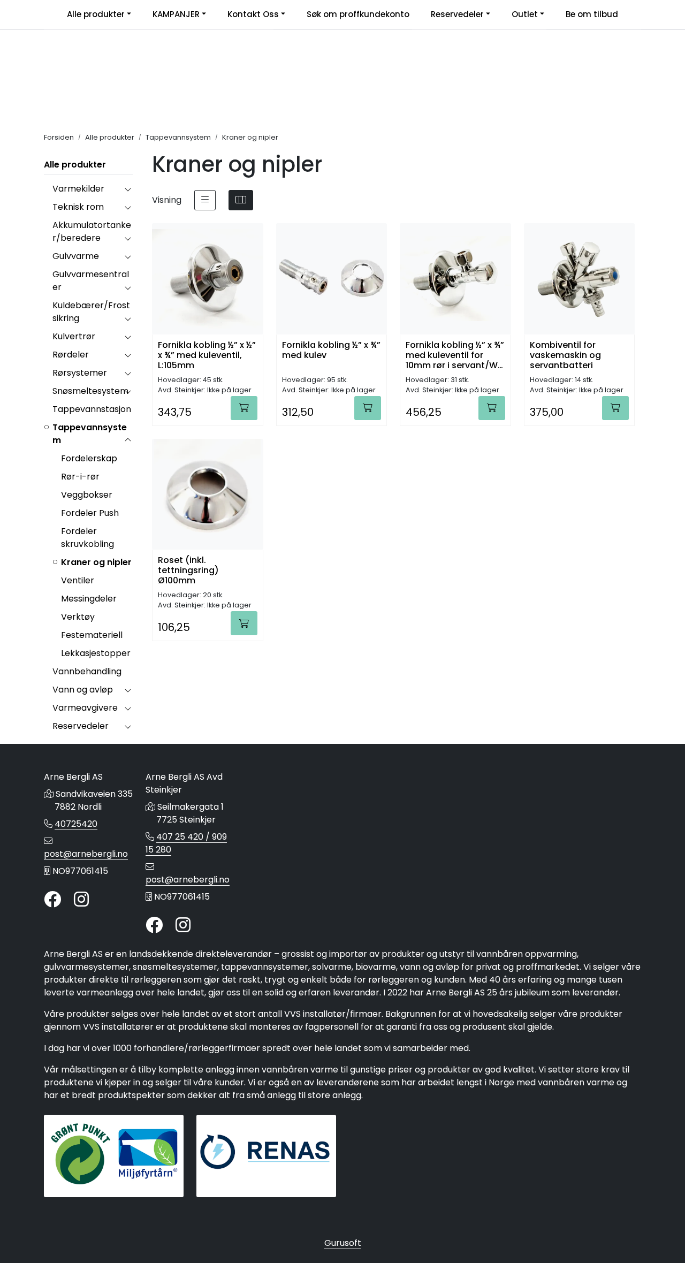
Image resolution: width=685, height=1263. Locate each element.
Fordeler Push (90, 513)
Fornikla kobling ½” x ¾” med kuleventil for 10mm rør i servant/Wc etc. (455, 354)
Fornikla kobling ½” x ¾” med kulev (331, 350)
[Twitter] (52, 900)
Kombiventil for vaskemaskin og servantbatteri (565, 354)
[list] (205, 200)
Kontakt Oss (253, 14)
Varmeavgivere (85, 708)
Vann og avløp (82, 689)
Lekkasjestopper (96, 653)
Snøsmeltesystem (90, 391)
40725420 (76, 824)
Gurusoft (342, 1243)
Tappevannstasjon (91, 409)
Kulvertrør (73, 336)
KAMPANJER (176, 14)
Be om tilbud (592, 14)
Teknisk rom (78, 207)
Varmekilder (78, 188)
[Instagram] (81, 900)
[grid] (241, 200)
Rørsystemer (79, 373)
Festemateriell (92, 635)
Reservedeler (457, 14)
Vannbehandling (86, 671)
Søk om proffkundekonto (358, 14)
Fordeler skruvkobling (87, 537)
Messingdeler (89, 598)
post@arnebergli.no (86, 854)
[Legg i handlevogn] (244, 408)
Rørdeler (70, 354)
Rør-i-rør (80, 476)
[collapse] (128, 188)
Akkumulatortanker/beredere (91, 231)
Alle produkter (96, 14)
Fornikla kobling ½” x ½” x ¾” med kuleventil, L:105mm (207, 354)
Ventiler (77, 580)
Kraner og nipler (96, 562)
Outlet (525, 14)
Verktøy (78, 617)
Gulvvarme (75, 256)
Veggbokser (86, 495)
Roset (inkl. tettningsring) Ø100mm (188, 569)
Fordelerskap (89, 458)
